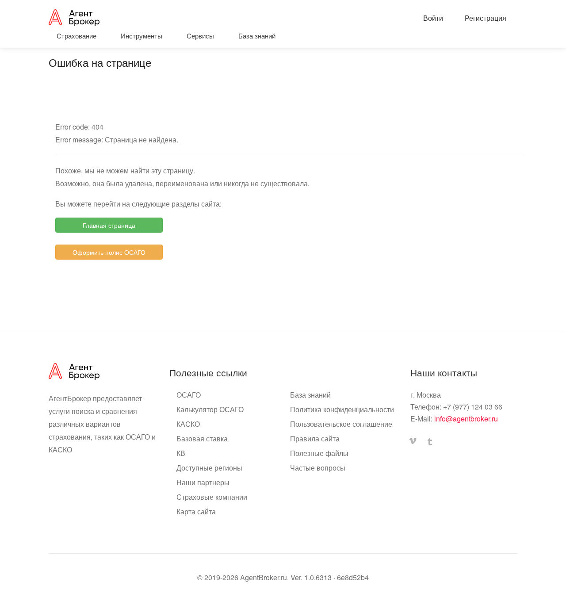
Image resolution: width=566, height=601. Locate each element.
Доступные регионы (209, 468)
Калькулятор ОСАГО (210, 409)
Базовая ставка (202, 439)
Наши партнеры (202, 482)
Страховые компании (211, 497)
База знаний (310, 395)
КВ (180, 453)
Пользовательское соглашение (341, 424)
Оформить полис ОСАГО (109, 252)
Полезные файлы (319, 453)
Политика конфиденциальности (342, 409)
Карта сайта (196, 512)
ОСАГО (188, 395)
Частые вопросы (317, 468)
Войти (432, 18)
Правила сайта (315, 439)
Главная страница (109, 225)
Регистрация (484, 18)
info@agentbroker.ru (466, 418)
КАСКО (188, 424)
